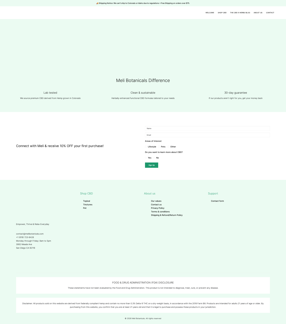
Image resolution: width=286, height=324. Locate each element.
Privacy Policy (157, 208)
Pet (84, 208)
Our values (156, 201)
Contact (270, 13)
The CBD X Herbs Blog (240, 13)
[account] (277, 12)
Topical (86, 201)
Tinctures (87, 204)
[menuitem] (210, 12)
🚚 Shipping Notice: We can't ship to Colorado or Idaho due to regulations (128, 3)
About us (258, 13)
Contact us (156, 204)
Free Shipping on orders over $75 (175, 3)
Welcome (210, 13)
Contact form (217, 201)
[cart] (280, 12)
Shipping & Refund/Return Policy (167, 215)
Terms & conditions (160, 211)
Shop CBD (222, 13)
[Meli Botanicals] (7, 12)
